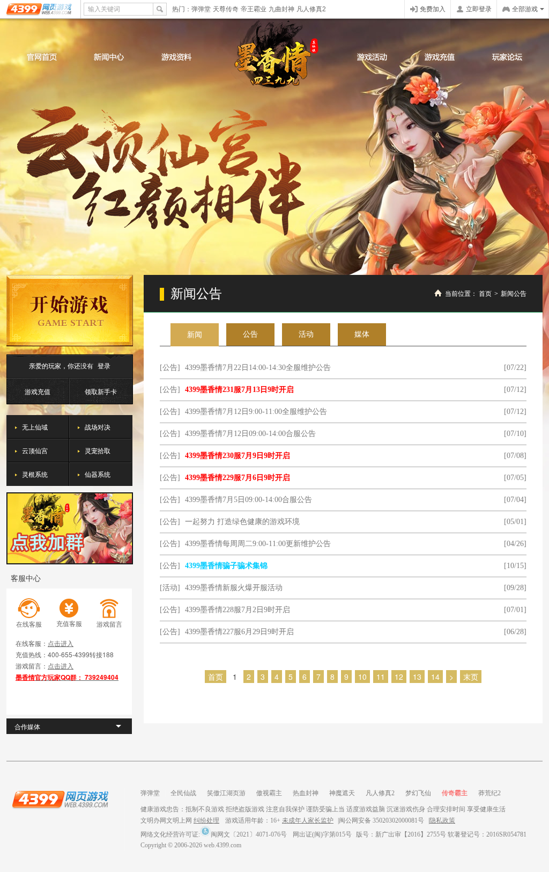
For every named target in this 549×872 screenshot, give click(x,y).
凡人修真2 (311, 9)
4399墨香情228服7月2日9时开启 (237, 610)
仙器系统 (97, 473)
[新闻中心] (109, 57)
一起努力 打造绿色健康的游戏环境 (242, 522)
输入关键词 (104, 9)
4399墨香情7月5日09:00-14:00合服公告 (248, 500)
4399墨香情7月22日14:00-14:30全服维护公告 (258, 368)
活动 (306, 334)
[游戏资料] (176, 57)
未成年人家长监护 (307, 820)
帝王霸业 (253, 9)
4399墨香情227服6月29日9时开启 (239, 632)
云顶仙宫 (35, 450)
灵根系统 (35, 473)
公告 (250, 334)
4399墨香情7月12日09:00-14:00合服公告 (250, 434)
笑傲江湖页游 (226, 793)
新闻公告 (513, 293)
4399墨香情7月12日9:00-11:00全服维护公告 (256, 412)
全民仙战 (183, 793)
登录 (104, 365)
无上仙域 (35, 426)
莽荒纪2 (489, 793)
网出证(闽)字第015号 (322, 834)
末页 (470, 676)
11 (380, 676)
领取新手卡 (101, 391)
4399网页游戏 (40, 9)
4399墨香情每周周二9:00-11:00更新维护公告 (258, 544)
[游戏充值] (440, 57)
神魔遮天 (342, 793)
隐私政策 (442, 820)
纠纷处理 (206, 820)
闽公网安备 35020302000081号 (381, 820)
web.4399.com (222, 845)
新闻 (194, 335)
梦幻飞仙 (418, 793)
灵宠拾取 (97, 450)
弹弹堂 (201, 9)
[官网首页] (41, 57)
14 (435, 676)
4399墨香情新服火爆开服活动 (234, 588)
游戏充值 (37, 391)
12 (399, 676)
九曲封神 (281, 9)
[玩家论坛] (507, 57)
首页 (485, 293)
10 (362, 676)
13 (417, 676)
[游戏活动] (372, 57)
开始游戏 (69, 310)
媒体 (361, 334)
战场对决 (97, 426)
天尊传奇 (226, 9)
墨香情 (274, 55)
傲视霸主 (269, 793)
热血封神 (305, 793)
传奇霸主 (455, 793)
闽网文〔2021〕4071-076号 (249, 834)
